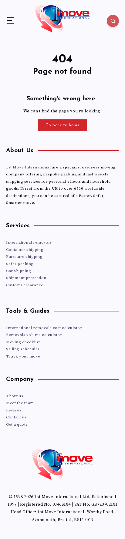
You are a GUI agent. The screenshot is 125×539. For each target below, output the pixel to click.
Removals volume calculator (34, 334)
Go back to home (63, 125)
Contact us (16, 417)
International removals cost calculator (44, 327)
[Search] (113, 21)
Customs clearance (24, 285)
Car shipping (18, 270)
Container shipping (24, 249)
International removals (29, 242)
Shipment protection (26, 277)
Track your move (23, 356)
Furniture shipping (24, 256)
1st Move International (28, 167)
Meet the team (20, 403)
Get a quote (17, 424)
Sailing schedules (23, 349)
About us (14, 396)
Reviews (14, 410)
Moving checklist (23, 342)
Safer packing (20, 263)
